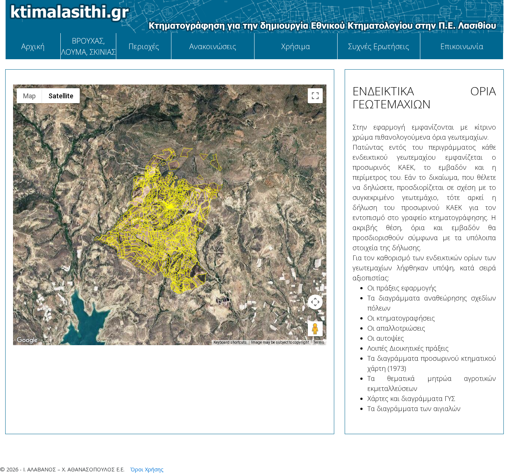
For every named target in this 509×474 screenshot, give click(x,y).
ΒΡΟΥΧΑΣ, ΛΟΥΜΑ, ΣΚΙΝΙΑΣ (88, 46)
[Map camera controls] (315, 302)
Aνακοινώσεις (212, 46)
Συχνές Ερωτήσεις (378, 46)
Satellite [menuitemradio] (60, 96)
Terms (318, 342)
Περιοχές (144, 46)
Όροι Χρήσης (146, 469)
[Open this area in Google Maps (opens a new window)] (27, 340)
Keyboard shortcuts (230, 342)
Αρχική (33, 46)
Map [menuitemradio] (29, 96)
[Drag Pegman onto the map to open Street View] (315, 328)
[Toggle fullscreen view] (315, 95)
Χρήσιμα (295, 46)
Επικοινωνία (461, 46)
